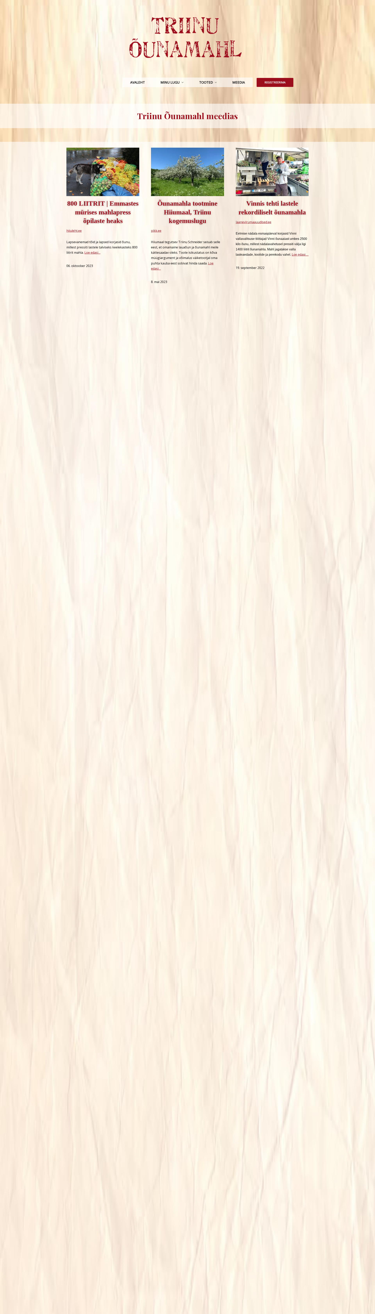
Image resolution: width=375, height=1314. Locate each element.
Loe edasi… (92, 252)
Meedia (238, 82)
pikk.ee (156, 231)
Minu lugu (170, 82)
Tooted (206, 82)
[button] (275, 82)
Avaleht (137, 82)
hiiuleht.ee (74, 231)
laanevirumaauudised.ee (253, 222)
